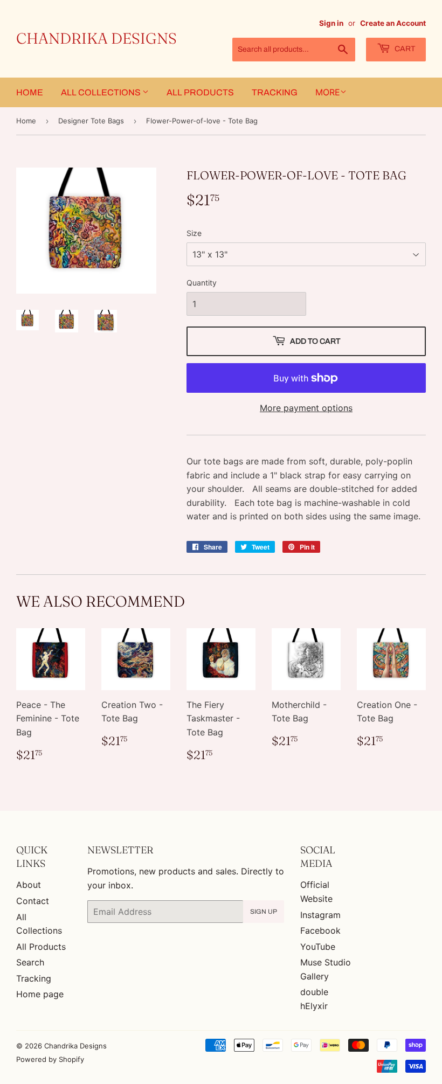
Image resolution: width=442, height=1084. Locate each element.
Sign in (331, 23)
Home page (40, 994)
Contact (32, 900)
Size (194, 233)
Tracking (275, 92)
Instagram (320, 914)
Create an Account (393, 23)
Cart (404, 49)
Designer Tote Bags (91, 120)
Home (29, 92)
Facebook (320, 930)
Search (30, 962)
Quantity (202, 282)
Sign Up (263, 911)
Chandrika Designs (96, 38)
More (327, 92)
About (28, 884)
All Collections (101, 92)
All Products (200, 92)
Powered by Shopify (50, 1059)
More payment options (306, 407)
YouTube (317, 946)
